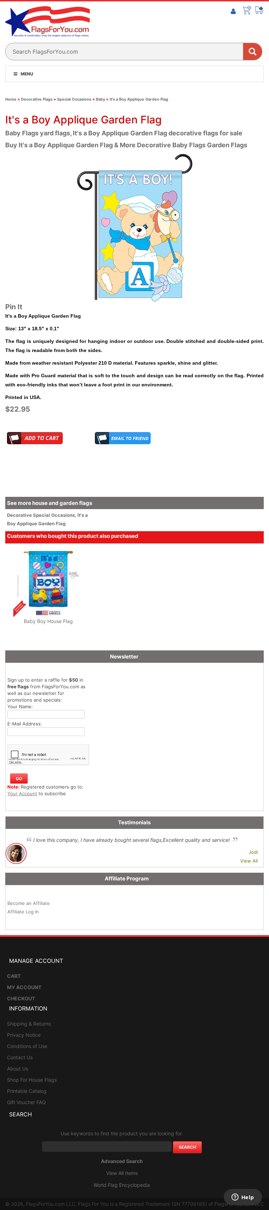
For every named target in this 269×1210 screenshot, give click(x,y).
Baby (100, 99)
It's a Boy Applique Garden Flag (139, 99)
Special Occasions (74, 99)
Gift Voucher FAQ (26, 1102)
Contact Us (20, 1057)
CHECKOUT (21, 998)
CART (14, 976)
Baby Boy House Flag (48, 621)
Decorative (20, 515)
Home (10, 99)
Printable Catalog (27, 1091)
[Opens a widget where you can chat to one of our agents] (242, 1197)
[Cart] (247, 10)
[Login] (233, 11)
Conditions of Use (27, 1046)
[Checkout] (259, 10)
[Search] (252, 51)
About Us (17, 1069)
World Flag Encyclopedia (122, 1185)
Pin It (13, 307)
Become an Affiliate (28, 903)
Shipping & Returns (29, 1024)
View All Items (122, 1173)
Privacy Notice (24, 1035)
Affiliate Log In (23, 911)
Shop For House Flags (32, 1080)
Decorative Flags (37, 99)
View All (249, 861)
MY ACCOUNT (24, 987)
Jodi (253, 852)
